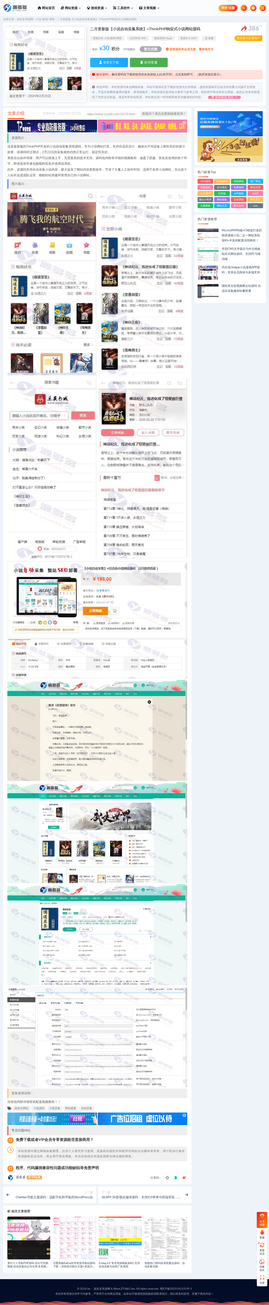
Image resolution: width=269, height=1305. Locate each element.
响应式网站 (21, 1108)
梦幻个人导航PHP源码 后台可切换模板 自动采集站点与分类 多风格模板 (28, 1267)
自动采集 (62, 146)
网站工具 (222, 205)
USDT (255, 193)
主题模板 (205, 205)
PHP (143, 38)
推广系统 (255, 181)
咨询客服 (150, 62)
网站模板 (222, 199)
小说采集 (54, 1108)
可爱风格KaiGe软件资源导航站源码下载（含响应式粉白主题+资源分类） (74, 1267)
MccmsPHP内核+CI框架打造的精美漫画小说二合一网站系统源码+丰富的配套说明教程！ (242, 235)
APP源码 (239, 193)
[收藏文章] (167, 1178)
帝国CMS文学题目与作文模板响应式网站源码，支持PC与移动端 (241, 254)
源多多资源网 (25, 19)
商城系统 (205, 187)
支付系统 (222, 187)
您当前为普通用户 (248, 38)
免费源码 (239, 187)
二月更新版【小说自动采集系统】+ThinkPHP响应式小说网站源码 (97, 19)
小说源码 (38, 1108)
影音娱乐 (239, 205)
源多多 (21, 1177)
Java (255, 205)
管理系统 (255, 199)
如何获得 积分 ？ (225, 97)
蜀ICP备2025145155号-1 (176, 1289)
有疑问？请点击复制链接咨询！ (164, 113)
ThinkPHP (222, 181)
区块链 (222, 193)
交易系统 (239, 199)
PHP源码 (205, 181)
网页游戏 (255, 187)
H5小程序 (205, 193)
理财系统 (239, 181)
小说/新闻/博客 (45, 19)
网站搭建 (70, 1108)
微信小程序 (205, 199)
